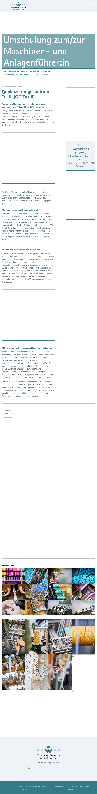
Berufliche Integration (16, 72)
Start (4, 72)
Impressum (72, 789)
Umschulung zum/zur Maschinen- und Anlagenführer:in (27, 75)
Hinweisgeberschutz (62, 786)
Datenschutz (84, 786)
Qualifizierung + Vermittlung (39, 72)
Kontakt (74, 786)
